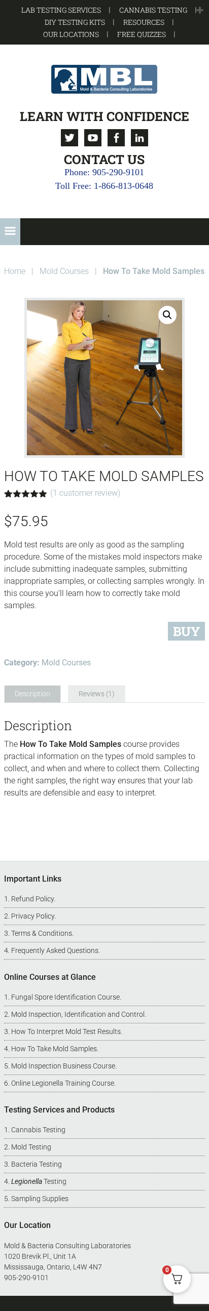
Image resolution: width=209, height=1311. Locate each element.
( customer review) (85, 493)
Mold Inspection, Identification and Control (78, 1014)
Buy (186, 631)
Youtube (92, 137)
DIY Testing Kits (75, 22)
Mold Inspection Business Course (63, 1066)
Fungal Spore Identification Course (65, 997)
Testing (38, 1181)
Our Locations (71, 34)
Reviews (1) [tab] (97, 694)
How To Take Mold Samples (54, 1049)
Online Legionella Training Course (62, 1083)
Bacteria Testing (36, 1164)
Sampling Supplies (39, 1199)
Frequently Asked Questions (54, 950)
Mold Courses (64, 271)
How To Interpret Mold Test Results (66, 1031)
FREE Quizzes (141, 34)
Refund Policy (32, 899)
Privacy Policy (32, 916)
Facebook (116, 137)
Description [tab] (32, 694)
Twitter (69, 137)
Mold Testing (31, 1147)
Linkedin (139, 137)
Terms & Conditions (41, 933)
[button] (200, 10)
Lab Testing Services (61, 10)
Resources (143, 22)
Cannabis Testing (153, 10)
